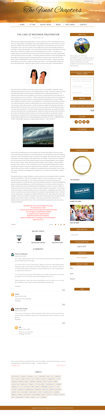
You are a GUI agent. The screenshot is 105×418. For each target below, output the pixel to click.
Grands (55, 381)
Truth (13, 378)
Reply (63, 290)
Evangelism (38, 389)
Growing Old (15, 386)
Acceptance (27, 386)
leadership (43, 397)
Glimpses (14, 392)
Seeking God (24, 384)
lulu (20, 327)
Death (45, 381)
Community (58, 376)
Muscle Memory (36, 394)
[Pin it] (64, 224)
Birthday (33, 381)
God (19, 392)
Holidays (43, 378)
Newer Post (16, 365)
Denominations (29, 389)
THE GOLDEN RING (74, 179)
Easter (50, 381)
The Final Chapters (52, 10)
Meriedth (14, 394)
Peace (28, 378)
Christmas (30, 376)
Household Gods (47, 392)
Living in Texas (15, 384)
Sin (52, 376)
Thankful (31, 384)
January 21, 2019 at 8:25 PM (24, 329)
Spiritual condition (59, 394)
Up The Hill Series (40, 384)
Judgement (56, 392)
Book (18, 378)
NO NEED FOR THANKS (75, 201)
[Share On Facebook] (58, 224)
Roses (43, 394)
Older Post (60, 365)
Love (36, 376)
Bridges (38, 386)
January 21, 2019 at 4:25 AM (20, 256)
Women (27, 397)
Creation (23, 376)
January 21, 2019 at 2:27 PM (20, 310)
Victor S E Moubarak (21, 254)
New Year (21, 381)
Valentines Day (50, 384)
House (39, 392)
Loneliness (14, 381)
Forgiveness (42, 376)
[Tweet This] (55, 224)
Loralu (17, 294)
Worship (33, 397)
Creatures (21, 389)
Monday (20, 394)
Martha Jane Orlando (21, 308)
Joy (21, 386)
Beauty (27, 381)
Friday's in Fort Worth (55, 389)
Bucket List (52, 386)
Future (58, 378)
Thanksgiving (51, 378)
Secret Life (49, 394)
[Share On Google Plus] (61, 224)
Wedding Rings (20, 397)
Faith (32, 378)
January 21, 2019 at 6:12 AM (20, 296)
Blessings (39, 381)
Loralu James (40, 408)
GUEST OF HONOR (74, 223)
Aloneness (58, 384)
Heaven (38, 378)
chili (38, 397)
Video (13, 397)
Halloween (25, 392)
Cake (58, 386)
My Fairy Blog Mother (67, 408)
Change (23, 378)
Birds (32, 386)
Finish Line (45, 389)
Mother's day (27, 394)
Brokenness (45, 386)
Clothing (14, 389)
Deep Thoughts (16, 376)
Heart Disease (32, 392)
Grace (48, 376)
